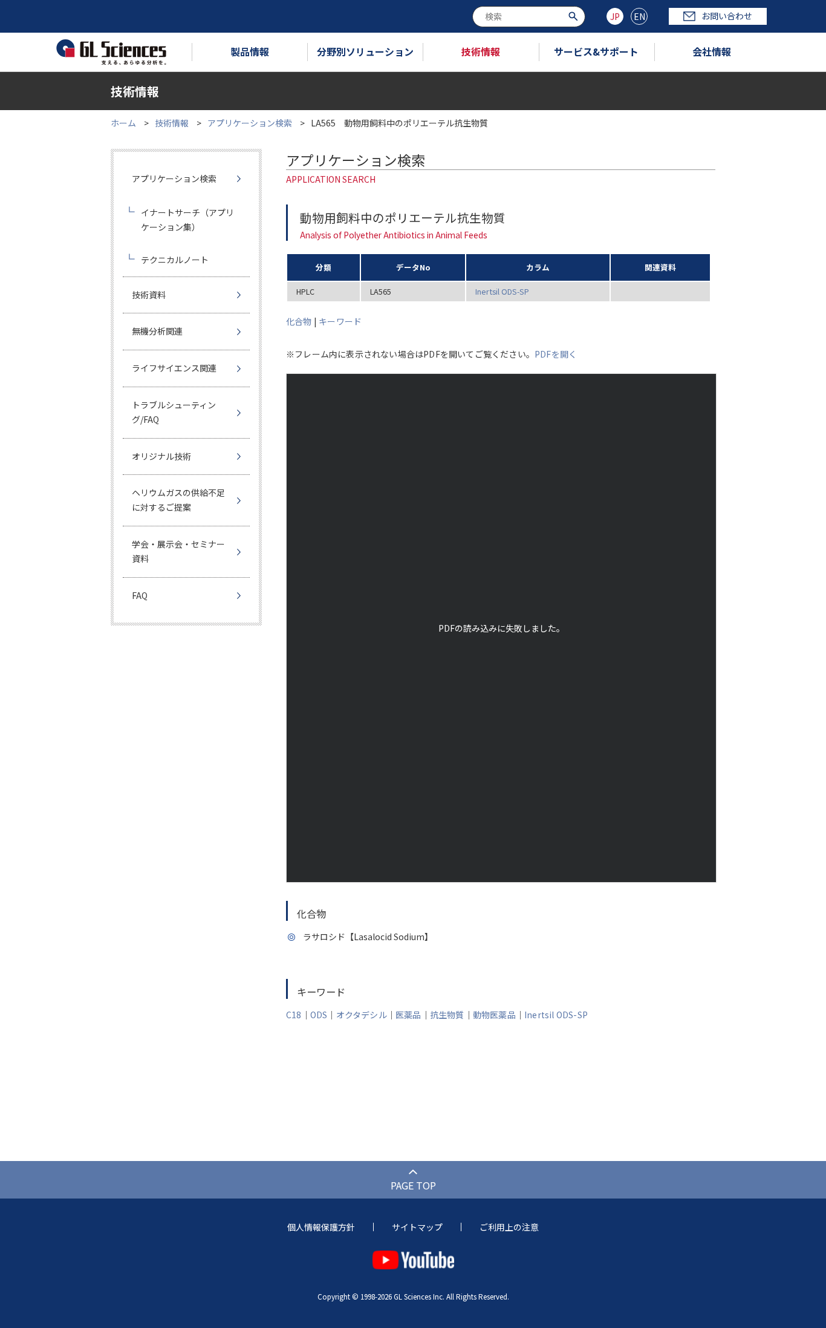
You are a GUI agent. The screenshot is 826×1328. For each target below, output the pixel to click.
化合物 (299, 321)
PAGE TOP (413, 1185)
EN (639, 16)
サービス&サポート (596, 51)
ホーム (123, 123)
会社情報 (711, 51)
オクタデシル (361, 1015)
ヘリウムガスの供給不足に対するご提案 (178, 499)
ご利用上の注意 (509, 1227)
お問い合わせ (726, 16)
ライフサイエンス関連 (174, 368)
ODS (319, 1015)
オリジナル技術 (161, 456)
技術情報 (480, 51)
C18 (294, 1015)
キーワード (340, 321)
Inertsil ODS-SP (502, 291)
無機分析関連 (157, 331)
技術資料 (149, 295)
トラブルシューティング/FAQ (174, 412)
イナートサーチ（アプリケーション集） (187, 219)
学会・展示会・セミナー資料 (178, 551)
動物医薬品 (494, 1015)
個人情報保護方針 (321, 1227)
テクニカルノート (175, 259)
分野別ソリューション (365, 51)
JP (615, 16)
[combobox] (528, 16)
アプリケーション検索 (249, 123)
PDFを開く (556, 354)
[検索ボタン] (574, 15)
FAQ (140, 595)
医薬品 (408, 1015)
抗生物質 (447, 1015)
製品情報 (249, 51)
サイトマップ (417, 1227)
